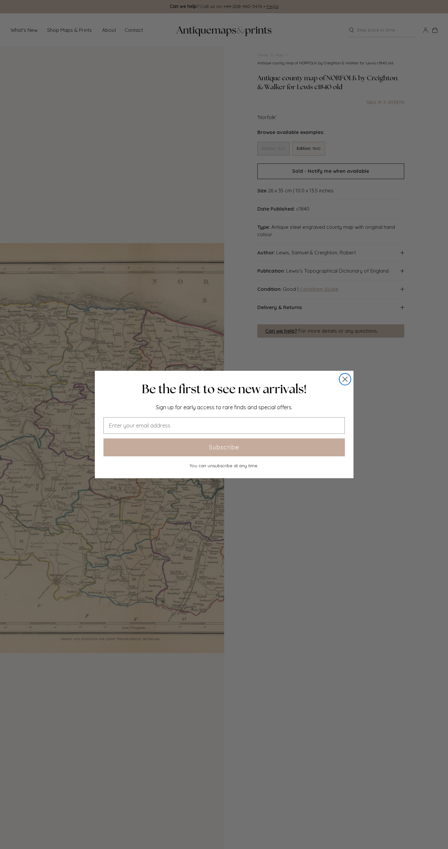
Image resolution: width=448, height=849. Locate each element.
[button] (224, 389)
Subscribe (224, 447)
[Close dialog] (345, 379)
